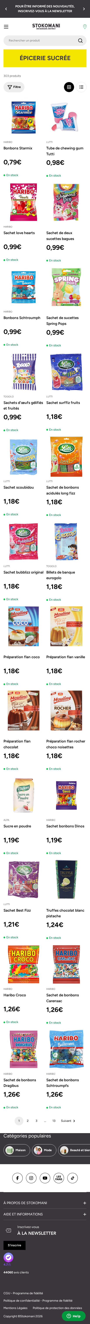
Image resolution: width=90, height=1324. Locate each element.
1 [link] (19, 1121)
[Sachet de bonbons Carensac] (66, 964)
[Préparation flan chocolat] (23, 711)
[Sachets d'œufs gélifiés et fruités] (23, 372)
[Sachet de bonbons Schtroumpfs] (66, 1049)
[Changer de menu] (6, 26)
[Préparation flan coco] (23, 626)
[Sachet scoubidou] (23, 457)
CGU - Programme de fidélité (23, 1293)
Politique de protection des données (57, 1308)
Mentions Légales (15, 1308)
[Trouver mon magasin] (85, 26)
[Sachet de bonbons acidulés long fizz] (66, 457)
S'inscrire (14, 1245)
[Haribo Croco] (23, 964)
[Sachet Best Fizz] (23, 880)
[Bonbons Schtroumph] (23, 287)
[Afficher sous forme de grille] (69, 87)
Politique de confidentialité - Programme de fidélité (38, 1301)
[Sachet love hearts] (23, 202)
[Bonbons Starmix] (23, 117)
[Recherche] (80, 40)
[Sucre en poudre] (23, 795)
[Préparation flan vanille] (66, 626)
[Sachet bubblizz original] (23, 542)
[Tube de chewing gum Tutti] (66, 117)
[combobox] (45, 40)
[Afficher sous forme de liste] (81, 87)
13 (53, 1121)
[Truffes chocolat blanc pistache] (66, 880)
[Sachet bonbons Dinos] (66, 795)
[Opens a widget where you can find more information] (74, 1316)
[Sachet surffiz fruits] (66, 372)
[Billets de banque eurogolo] (66, 542)
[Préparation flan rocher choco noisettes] (66, 711)
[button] (6, 9)
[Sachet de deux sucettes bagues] (66, 202)
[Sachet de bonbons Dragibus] (23, 1049)
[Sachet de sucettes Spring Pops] (66, 287)
